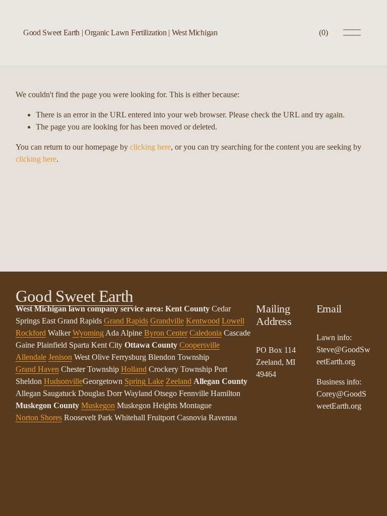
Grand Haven (37, 369)
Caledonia (205, 333)
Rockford (31, 333)
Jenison (60, 357)
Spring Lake (144, 381)
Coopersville (199, 345)
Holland (134, 369)
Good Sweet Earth (75, 296)
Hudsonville (63, 381)
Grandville (167, 320)
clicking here (150, 147)
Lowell (233, 320)
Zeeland (178, 381)
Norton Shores (39, 417)
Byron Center (165, 333)
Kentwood (203, 320)
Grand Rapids (126, 320)
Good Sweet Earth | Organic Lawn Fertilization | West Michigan (120, 32)
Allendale (31, 357)
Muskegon (98, 405)
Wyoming (88, 333)
